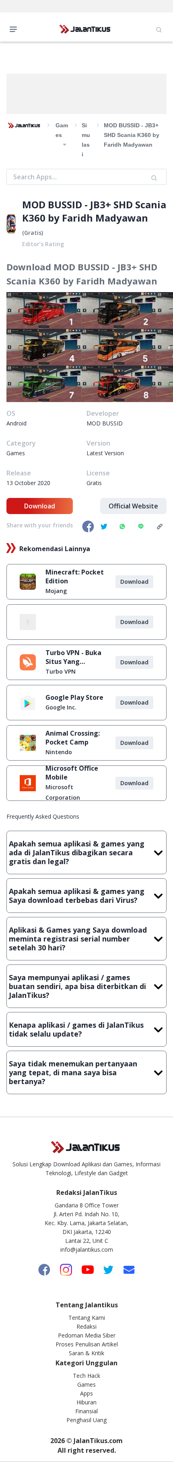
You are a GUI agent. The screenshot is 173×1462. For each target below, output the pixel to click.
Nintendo (58, 752)
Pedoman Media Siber (86, 1335)
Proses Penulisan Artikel (87, 1344)
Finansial (86, 1411)
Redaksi (86, 1326)
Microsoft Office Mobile (71, 773)
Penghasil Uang (86, 1420)
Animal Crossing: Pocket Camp (72, 738)
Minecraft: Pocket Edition (74, 576)
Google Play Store (74, 697)
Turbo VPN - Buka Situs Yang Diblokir (73, 657)
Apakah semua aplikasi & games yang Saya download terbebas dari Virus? (76, 895)
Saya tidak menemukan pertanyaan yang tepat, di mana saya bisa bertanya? (73, 1072)
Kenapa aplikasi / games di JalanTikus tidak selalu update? (76, 1029)
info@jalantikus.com (86, 1249)
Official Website (133, 506)
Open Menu (15, 28)
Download (39, 506)
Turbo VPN (60, 671)
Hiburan (86, 1402)
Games (86, 1384)
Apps (86, 1393)
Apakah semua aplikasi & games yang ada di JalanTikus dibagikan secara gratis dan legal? (76, 852)
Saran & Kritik (86, 1353)
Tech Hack (86, 1375)
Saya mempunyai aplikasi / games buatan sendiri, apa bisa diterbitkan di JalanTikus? (77, 986)
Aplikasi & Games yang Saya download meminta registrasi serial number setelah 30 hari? (78, 938)
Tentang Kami (86, 1317)
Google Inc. (60, 707)
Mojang (56, 591)
